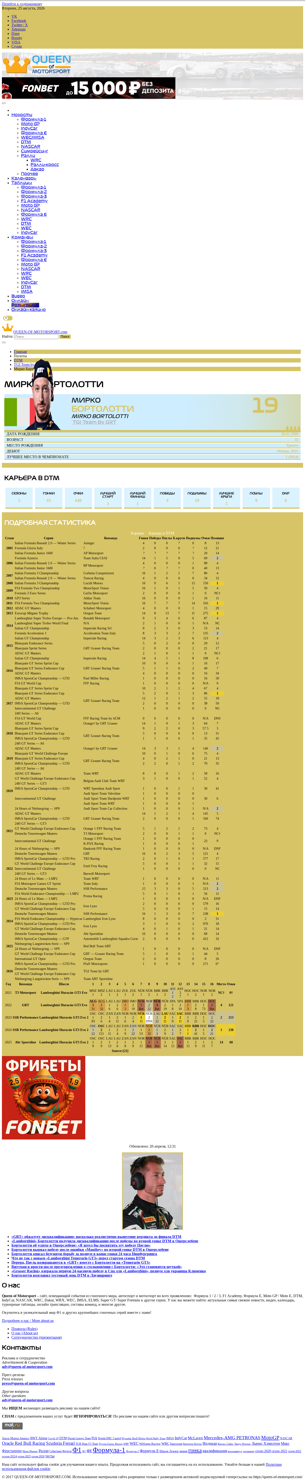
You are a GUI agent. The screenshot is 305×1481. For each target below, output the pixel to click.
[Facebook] (287, 428)
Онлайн (20, 300)
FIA (94, 1438)
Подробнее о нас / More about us (28, 1321)
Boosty (16, 38)
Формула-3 (34, 196)
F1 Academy (34, 201)
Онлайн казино (28, 309)
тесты (50, 1456)
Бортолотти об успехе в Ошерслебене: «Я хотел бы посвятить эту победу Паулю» (81, 1245)
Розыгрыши (25, 305)
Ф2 (84, 1451)
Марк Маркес (30, 1451)
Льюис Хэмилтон (266, 1443)
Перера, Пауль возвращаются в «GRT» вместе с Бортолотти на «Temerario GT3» (80, 1262)
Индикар (210, 1443)
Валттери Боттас (192, 1443)
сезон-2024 (9, 1456)
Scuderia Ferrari (60, 1443)
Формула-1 (33, 119)
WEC (26, 228)
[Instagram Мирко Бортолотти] (295, 428)
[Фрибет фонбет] (43, 1138)
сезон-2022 (294, 1451)
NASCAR (30, 146)
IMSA (27, 291)
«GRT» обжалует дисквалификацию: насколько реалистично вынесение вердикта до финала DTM (96, 1237)
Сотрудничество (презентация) (36, 1337)
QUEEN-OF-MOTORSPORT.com (40, 332)
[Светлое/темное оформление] (8, 318)
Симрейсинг (34, 151)
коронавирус (235, 1451)
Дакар (37, 169)
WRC (35, 160)
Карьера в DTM (161, 533)
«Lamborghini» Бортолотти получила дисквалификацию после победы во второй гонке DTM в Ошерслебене (104, 1241)
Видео (18, 296)
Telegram (18, 29)
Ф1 (76, 1450)
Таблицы (21, 183)
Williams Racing (150, 1443)
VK (14, 16)
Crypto (16, 46)
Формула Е (34, 133)
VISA (15, 42)
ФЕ (89, 1451)
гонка (195, 1450)
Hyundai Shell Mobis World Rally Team (144, 1438)
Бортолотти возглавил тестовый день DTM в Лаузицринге (61, 1275)
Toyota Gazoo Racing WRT (114, 1443)
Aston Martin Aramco (16, 1438)
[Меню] (4, 103)
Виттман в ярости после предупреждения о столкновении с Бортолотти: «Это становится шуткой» (96, 1267)
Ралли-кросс (44, 164)
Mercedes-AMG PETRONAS (232, 1437)
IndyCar (29, 128)
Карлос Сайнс (226, 1444)
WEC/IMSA (32, 137)
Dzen (15, 33)
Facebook (18, 21)
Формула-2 (34, 192)
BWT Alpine (38, 1438)
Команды (22, 237)
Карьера (137, 533)
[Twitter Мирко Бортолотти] (291, 428)
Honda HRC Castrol (109, 1438)
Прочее (29, 174)
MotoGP (270, 1437)
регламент (248, 1451)
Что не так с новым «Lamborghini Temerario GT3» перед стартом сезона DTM (78, 1258)
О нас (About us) (24, 1333)
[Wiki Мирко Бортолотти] (299, 428)
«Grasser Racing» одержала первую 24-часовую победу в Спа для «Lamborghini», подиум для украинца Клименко (108, 1271)
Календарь (23, 178)
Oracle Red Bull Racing (23, 1443)
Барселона (176, 1443)
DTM (26, 142)
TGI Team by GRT (94, 422)
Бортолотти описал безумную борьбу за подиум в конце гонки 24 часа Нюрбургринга (84, 1254)
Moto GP (30, 124)
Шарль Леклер (169, 1451)
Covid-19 (53, 1438)
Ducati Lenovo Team (79, 1438)
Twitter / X (19, 25)
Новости (21, 115)
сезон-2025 (24, 1456)
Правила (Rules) (24, 1329)
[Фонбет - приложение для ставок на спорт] (88, 97)
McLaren (195, 1438)
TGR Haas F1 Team (87, 1443)
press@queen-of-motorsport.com (28, 1383)
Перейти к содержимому (22, 4)
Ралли (28, 155)
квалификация (215, 1451)
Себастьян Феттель (60, 1451)
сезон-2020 (263, 1451)
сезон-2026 (38, 1456)
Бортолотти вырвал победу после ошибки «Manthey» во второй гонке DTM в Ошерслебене (90, 1250)
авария (183, 1451)
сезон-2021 (279, 1451)
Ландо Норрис (242, 1443)
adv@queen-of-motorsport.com (27, 1367)
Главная (20, 352)
